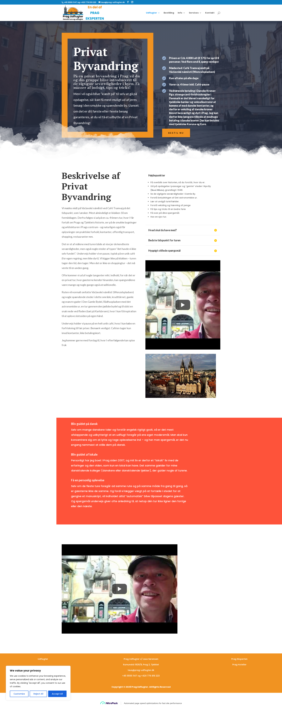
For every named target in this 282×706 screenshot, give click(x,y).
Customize (19, 693)
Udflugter (151, 13)
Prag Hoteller (239, 664)
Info (180, 13)
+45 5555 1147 (129, 675)
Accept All (57, 693)
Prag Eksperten (239, 659)
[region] (38, 683)
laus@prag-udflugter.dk (141, 670)
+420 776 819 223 (150, 675)
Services (194, 13)
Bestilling (169, 13)
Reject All (38, 693)
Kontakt (209, 13)
